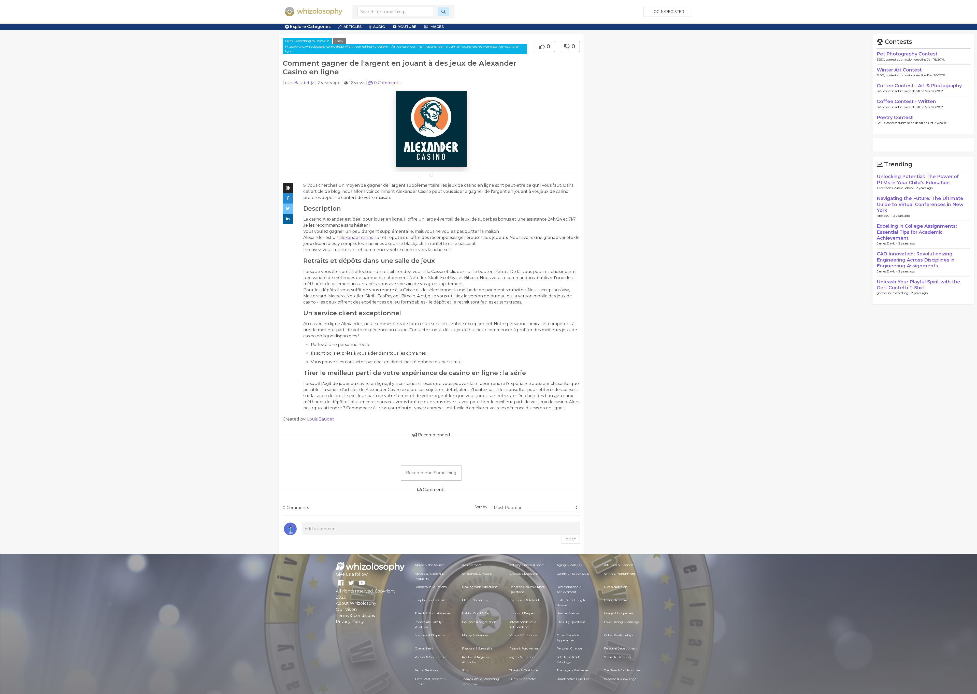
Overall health (425, 648)
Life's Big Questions (571, 622)
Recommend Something (431, 472)
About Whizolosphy (356, 603)
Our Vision (346, 609)
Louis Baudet (296, 82)
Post (571, 540)
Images (436, 26)
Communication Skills (573, 573)
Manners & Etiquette (429, 635)
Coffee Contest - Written (906, 101)
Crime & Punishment (619, 573)
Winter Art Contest (899, 70)
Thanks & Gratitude (523, 670)
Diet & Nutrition (615, 587)
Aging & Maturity (569, 565)
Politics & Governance (431, 657)
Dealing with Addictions (479, 587)
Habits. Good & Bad (476, 613)
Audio (379, 26)
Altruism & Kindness (618, 565)
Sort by (481, 507)
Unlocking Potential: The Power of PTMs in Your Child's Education (918, 179)
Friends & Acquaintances (432, 613)
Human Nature (568, 613)
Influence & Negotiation (479, 622)
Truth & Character (522, 679)
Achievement (472, 565)
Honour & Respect (522, 613)
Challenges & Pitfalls (477, 573)
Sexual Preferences (617, 657)
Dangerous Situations (431, 587)
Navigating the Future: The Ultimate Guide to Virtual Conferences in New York (920, 204)
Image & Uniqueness (619, 613)
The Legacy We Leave (572, 670)
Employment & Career (431, 600)
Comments (387, 82)
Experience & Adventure (526, 600)
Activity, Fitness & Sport (526, 565)
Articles (352, 26)
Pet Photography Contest (907, 54)
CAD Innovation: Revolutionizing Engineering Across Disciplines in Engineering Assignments (916, 260)
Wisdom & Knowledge (620, 679)
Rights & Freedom (522, 657)
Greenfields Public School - (896, 188)
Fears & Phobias (615, 600)
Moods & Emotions (523, 635)
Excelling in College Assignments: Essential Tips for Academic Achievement (917, 232)
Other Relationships (618, 635)
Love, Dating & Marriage (622, 622)
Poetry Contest (895, 117)
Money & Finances (475, 635)
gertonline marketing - (894, 293)
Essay (339, 41)
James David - (887, 243)
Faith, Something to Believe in (307, 41)
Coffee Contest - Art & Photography (919, 86)
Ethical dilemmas (474, 600)
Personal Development (621, 648)
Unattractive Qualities (573, 679)
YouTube (407, 26)
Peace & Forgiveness (524, 648)
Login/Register (667, 11)
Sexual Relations (426, 670)
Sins (465, 670)
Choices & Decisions (523, 573)
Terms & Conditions (355, 615)
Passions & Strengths (477, 648)
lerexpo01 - (885, 216)
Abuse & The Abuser (429, 565)
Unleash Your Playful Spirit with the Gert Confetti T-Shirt (918, 285)
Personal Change (569, 648)
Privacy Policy (350, 621)
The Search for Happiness (622, 670)
